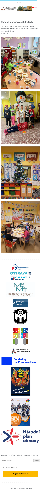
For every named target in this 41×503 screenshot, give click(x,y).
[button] (20, 4)
